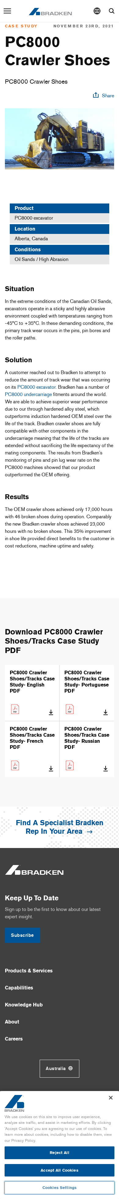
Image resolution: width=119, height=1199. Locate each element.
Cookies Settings (59, 1187)
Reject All (59, 1152)
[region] (59, 1145)
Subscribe (22, 935)
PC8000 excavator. (37, 387)
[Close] (110, 1097)
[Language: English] (97, 11)
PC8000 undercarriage (28, 394)
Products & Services (28, 971)
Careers (14, 1039)
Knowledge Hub (24, 1005)
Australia (56, 1068)
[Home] (50, 11)
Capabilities (19, 988)
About (12, 1022)
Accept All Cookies (59, 1170)
